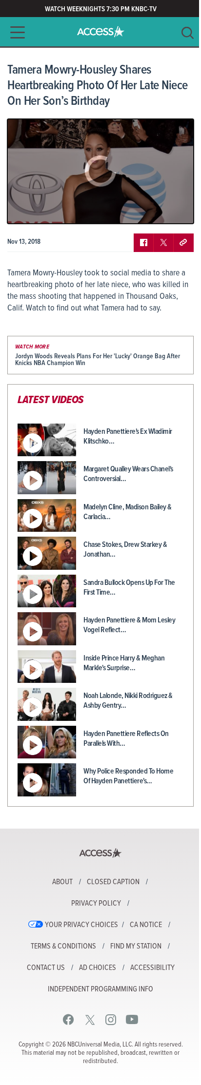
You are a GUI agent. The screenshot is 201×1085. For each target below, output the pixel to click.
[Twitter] (90, 1019)
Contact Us (46, 968)
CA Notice (146, 925)
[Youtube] (132, 1019)
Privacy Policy (96, 904)
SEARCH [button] (187, 33)
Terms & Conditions (63, 946)
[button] (14, 32)
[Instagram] (111, 1019)
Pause (27, 209)
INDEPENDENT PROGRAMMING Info (100, 989)
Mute (43, 209)
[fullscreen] (174, 209)
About (62, 882)
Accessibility (152, 968)
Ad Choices (97, 968)
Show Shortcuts (144, 209)
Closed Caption (113, 882)
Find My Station (135, 946)
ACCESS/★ (100, 32)
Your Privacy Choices (81, 925)
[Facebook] (68, 1019)
